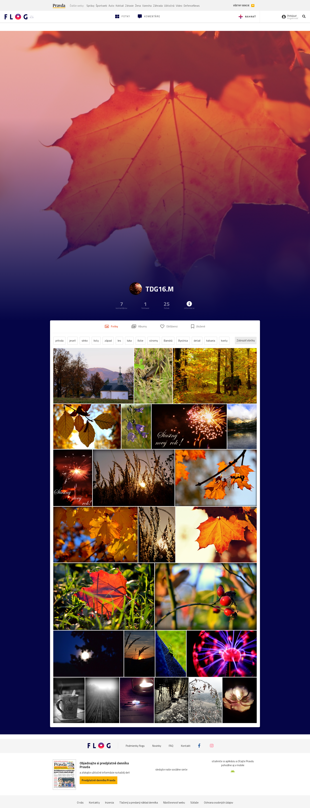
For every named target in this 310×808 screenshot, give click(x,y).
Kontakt (186, 746)
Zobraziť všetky (246, 340)
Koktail (120, 6)
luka (129, 341)
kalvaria (210, 341)
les (119, 341)
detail (197, 341)
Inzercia (109, 802)
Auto (111, 6)
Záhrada (158, 6)
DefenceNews (192, 6)
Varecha (147, 6)
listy (96, 341)
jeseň (72, 341)
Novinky (156, 746)
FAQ (171, 746)
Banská (168, 341)
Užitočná (169, 6)
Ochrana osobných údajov (218, 802)
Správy (90, 6)
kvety (224, 341)
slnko (85, 341)
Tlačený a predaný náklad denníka (138, 802)
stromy (153, 341)
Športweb (101, 6)
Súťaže (194, 802)
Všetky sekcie (241, 5)
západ (108, 341)
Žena (138, 6)
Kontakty (94, 802)
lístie (140, 341)
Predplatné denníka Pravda (98, 780)
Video (179, 6)
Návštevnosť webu (174, 802)
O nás (80, 802)
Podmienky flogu (135, 746)
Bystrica (183, 341)
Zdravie (129, 6)
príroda (59, 341)
